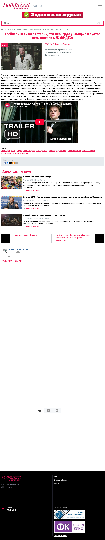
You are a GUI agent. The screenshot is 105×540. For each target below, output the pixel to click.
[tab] (39, 410)
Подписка (56, 484)
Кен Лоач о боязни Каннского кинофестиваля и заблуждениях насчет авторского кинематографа (73, 237)
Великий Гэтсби (88, 151)
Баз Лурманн (41, 151)
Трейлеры (5, 151)
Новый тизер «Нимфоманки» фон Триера (44, 215)
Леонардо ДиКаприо (57, 151)
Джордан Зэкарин (62, 44)
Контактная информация (61, 480)
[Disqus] (52, 297)
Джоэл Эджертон (20, 153)
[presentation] (39, 410)
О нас (55, 477)
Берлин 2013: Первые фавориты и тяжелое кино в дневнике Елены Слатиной (62, 197)
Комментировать (33, 190)
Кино (13, 151)
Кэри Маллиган (74, 151)
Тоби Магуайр (29, 151)
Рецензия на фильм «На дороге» (26, 235)
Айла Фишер (6, 153)
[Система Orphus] (16, 257)
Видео (19, 151)
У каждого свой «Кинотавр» (37, 177)
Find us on (11, 508)
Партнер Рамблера (60, 536)
